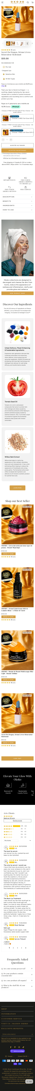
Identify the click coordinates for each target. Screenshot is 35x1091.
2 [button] (13, 948)
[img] (14, 846)
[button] (27, 2)
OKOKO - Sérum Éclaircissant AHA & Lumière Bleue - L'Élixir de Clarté (14, 609)
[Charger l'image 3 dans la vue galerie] (17, 43)
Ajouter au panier (17, 145)
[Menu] (2, 2)
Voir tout (17, 758)
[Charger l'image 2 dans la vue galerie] (13, 43)
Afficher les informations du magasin (15, 158)
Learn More (17, 488)
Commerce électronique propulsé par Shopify (17, 1083)
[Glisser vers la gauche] (3, 44)
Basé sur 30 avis (9, 818)
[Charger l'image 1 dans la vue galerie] (8, 43)
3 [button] (17, 948)
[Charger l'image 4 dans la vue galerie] (22, 43)
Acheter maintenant (17, 150)
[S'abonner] (32, 1034)
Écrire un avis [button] (17, 820)
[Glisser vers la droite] (32, 44)
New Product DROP (17, 293)
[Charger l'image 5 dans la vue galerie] (27, 43)
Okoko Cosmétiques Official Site (17, 1069)
